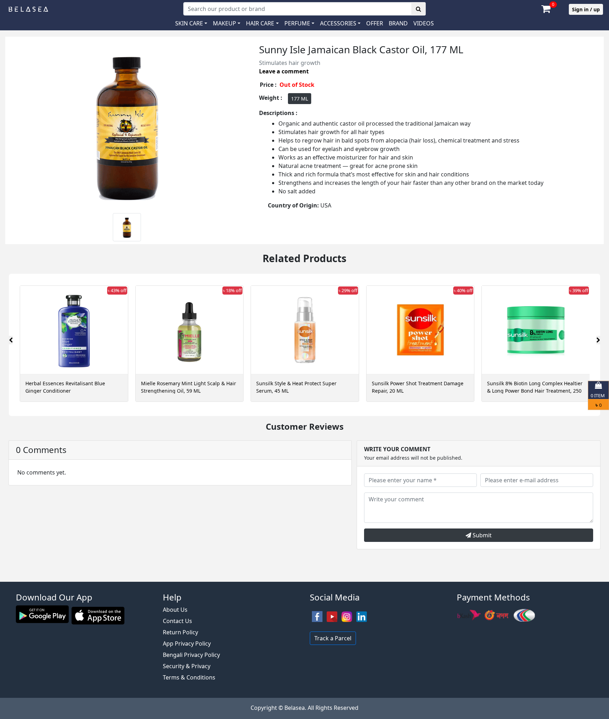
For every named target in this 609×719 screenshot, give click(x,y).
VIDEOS (423, 23)
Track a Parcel (332, 638)
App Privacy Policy (187, 643)
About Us (175, 610)
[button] (340, 23)
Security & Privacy (186, 666)
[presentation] (11, 340)
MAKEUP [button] (224, 23)
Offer (374, 23)
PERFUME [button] (297, 23)
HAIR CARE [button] (260, 23)
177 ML (299, 98)
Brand (398, 23)
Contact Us (177, 621)
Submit (481, 535)
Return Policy (180, 632)
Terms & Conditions (189, 677)
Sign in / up (586, 9)
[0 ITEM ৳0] (304, 578)
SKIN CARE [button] (189, 23)
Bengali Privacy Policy (191, 655)
